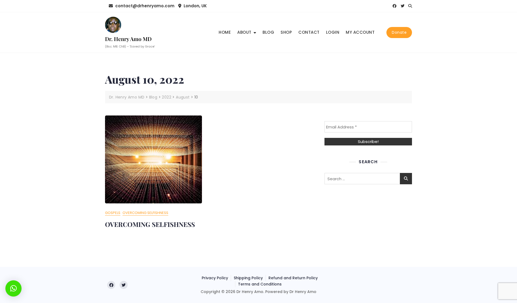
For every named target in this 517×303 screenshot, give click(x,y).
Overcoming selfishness (145, 212)
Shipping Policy (248, 278)
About (244, 32)
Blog (268, 32)
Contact (309, 32)
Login (333, 32)
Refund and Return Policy (293, 278)
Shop (286, 32)
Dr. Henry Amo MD (128, 38)
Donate (399, 32)
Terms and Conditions (260, 284)
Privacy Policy (215, 278)
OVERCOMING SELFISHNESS (150, 224)
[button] (13, 288)
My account (360, 32)
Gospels (112, 212)
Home (225, 32)
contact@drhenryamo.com (144, 6)
